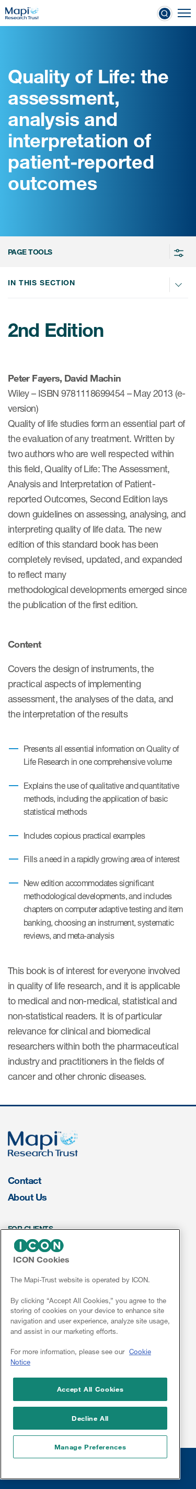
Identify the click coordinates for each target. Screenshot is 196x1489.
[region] (90, 1354)
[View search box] (164, 13)
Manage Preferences (90, 1447)
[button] (96, 251)
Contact (24, 1180)
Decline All (90, 1418)
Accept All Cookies (90, 1389)
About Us (27, 1197)
